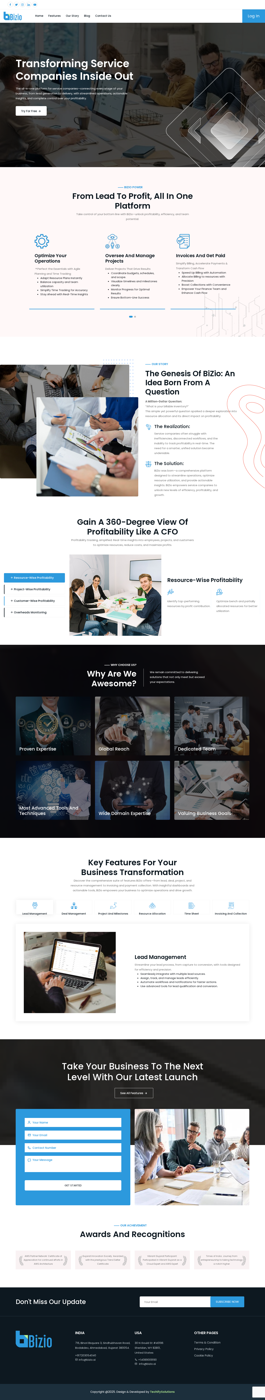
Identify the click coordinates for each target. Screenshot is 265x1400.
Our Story (72, 16)
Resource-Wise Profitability (33, 578)
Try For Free (29, 111)
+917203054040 (85, 1355)
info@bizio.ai (87, 1360)
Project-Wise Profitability (31, 589)
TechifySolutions (162, 1392)
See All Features (132, 1093)
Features (54, 16)
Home (39, 16)
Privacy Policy (204, 1349)
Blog (87, 16)
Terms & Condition (207, 1342)
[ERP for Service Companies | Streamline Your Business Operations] (13, 16)
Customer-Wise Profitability (34, 601)
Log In (254, 16)
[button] (130, 317)
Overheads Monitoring (30, 612)
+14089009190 (147, 1360)
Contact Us (103, 16)
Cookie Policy (203, 1355)
